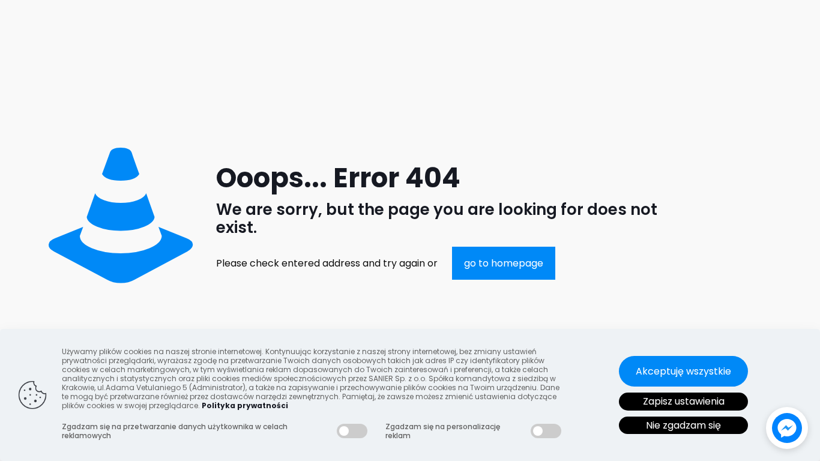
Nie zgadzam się (683, 425)
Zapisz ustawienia (684, 401)
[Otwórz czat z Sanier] (787, 428)
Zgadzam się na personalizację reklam (442, 431)
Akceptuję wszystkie (683, 371)
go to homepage (503, 263)
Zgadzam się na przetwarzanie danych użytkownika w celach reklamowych (175, 431)
